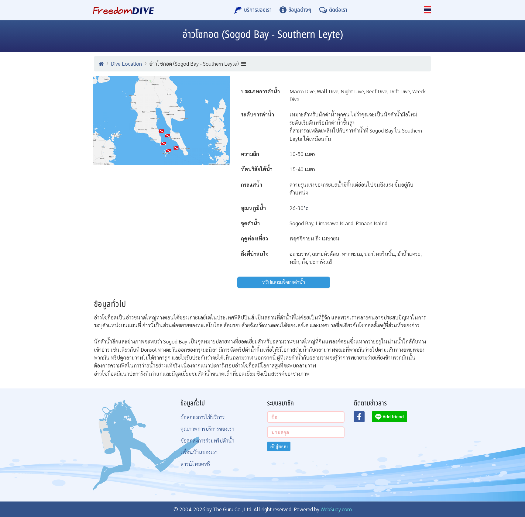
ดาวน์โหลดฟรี (195, 463)
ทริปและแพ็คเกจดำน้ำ (283, 282)
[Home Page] (123, 10)
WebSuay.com (336, 508)
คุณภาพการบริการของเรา (207, 428)
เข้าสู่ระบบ (279, 446)
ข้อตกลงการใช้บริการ (202, 416)
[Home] (101, 63)
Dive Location (126, 63)
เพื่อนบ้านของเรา (199, 451)
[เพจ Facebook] (363, 418)
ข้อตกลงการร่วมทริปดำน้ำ (207, 440)
